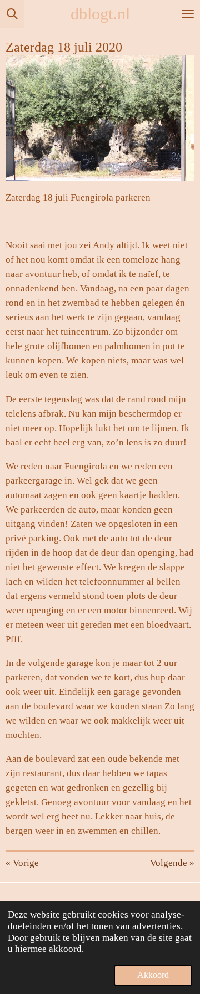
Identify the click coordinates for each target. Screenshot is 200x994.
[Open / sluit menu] (188, 14)
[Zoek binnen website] (12, 14)
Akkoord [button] (153, 975)
